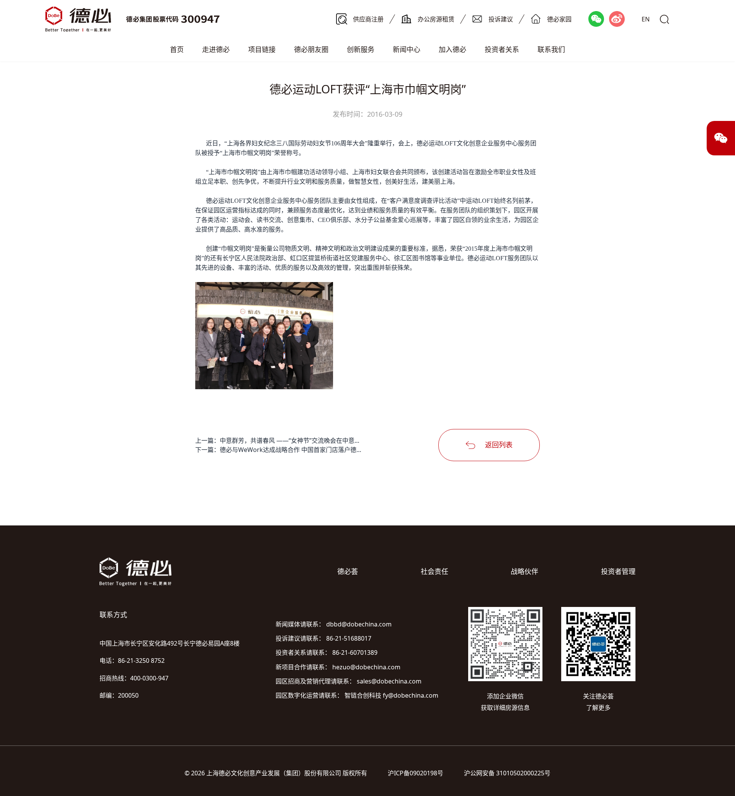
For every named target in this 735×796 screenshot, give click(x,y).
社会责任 (434, 571)
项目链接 (262, 49)
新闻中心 (406, 49)
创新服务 (360, 49)
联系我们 (551, 49)
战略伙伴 (524, 571)
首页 (177, 49)
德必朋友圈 (311, 49)
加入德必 (452, 49)
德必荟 (347, 571)
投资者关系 (502, 49)
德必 (422, 143)
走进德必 (216, 49)
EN (646, 19)
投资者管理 (618, 571)
